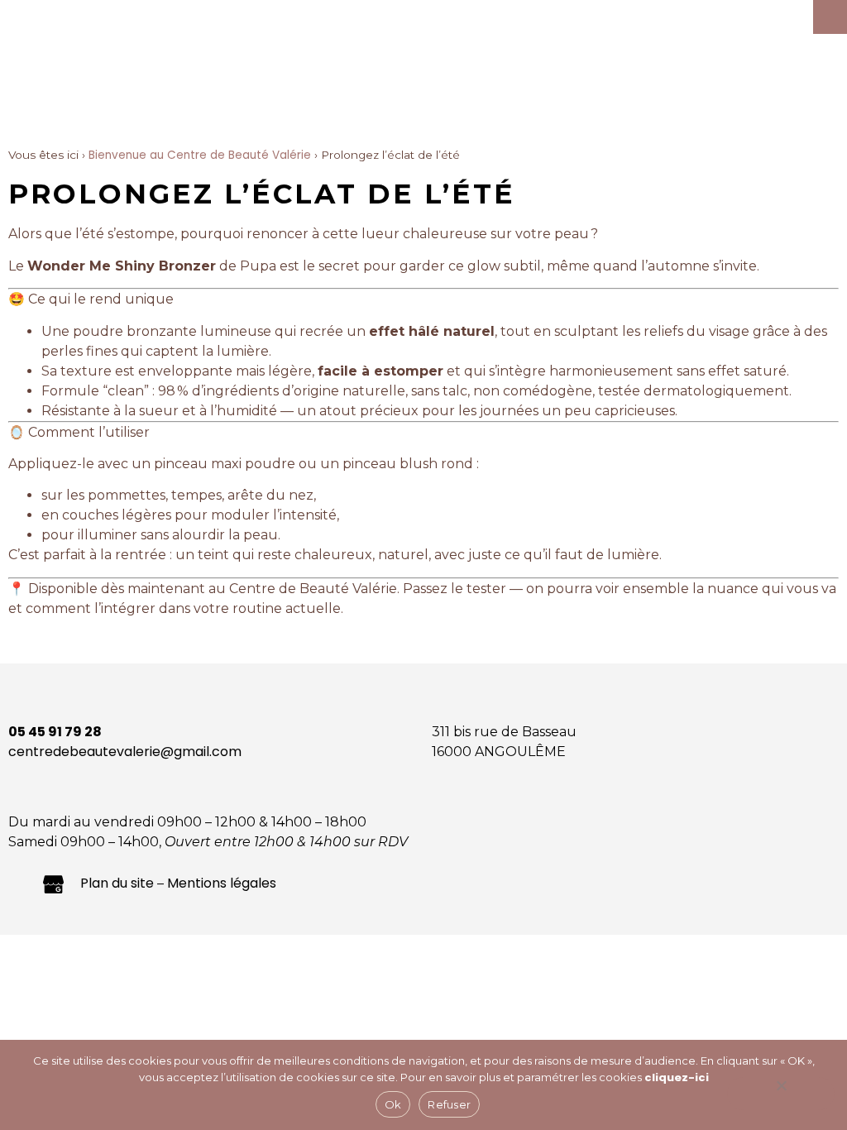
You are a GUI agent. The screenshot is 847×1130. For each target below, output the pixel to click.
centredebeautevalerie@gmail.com (125, 751)
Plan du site (117, 883)
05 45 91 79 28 (55, 731)
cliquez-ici (676, 1077)
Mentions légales (221, 883)
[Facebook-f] (18, 883)
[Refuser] (781, 1093)
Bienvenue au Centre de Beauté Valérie (200, 155)
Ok (393, 1104)
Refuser (449, 1104)
